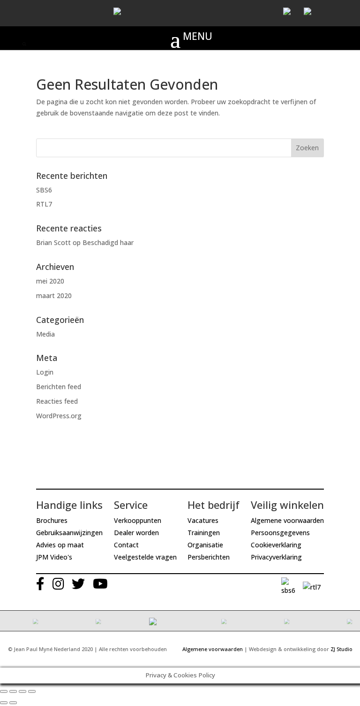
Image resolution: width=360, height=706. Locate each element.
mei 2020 (50, 280)
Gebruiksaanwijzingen (69, 532)
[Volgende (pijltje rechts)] (13, 702)
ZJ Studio (341, 648)
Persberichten (209, 557)
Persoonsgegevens (280, 532)
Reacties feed (57, 401)
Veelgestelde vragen (145, 557)
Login (44, 372)
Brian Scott (53, 242)
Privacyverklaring (276, 557)
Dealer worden (136, 532)
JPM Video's (54, 557)
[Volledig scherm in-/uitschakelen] (22, 691)
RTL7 (44, 204)
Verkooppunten (137, 520)
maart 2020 (54, 295)
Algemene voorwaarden (287, 520)
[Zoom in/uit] (32, 691)
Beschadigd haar (108, 242)
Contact (126, 544)
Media (45, 334)
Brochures (52, 520)
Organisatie (205, 544)
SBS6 (44, 189)
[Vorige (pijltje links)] (4, 702)
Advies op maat (60, 544)
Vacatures (203, 520)
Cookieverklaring (276, 544)
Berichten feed (58, 386)
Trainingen (204, 532)
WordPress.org (59, 415)
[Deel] (13, 691)
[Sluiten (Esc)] (4, 691)
